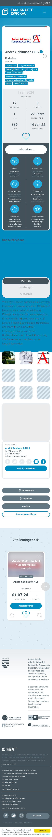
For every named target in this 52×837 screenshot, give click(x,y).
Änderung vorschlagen (26, 514)
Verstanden (42, 831)
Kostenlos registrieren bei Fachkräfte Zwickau (19, 770)
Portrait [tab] (26, 280)
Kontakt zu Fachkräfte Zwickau (13, 798)
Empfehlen (27, 498)
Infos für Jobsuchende (10, 779)
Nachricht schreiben (26, 468)
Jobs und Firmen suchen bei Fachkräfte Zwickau (19, 773)
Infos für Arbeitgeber (9, 782)
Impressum (16, 801)
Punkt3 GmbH (9, 822)
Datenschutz (6, 801)
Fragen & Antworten (9, 795)
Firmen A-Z (6, 785)
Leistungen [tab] (26, 287)
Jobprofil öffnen (26, 606)
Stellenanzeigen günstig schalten (14, 776)
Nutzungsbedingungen (10, 804)
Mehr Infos (45, 834)
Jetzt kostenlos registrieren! (29, 3)
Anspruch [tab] (26, 293)
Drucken (26, 506)
